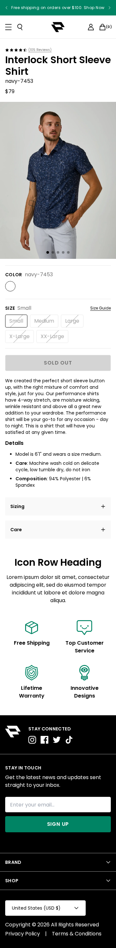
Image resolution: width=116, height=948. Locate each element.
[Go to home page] (13, 735)
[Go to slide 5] (68, 252)
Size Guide (100, 308)
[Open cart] (102, 27)
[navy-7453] (10, 286)
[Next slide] (109, 8)
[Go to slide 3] (58, 252)
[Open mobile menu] (8, 27)
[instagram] (32, 740)
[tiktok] (69, 740)
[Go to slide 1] (47, 252)
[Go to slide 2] (53, 252)
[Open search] (20, 27)
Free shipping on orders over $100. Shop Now (58, 7)
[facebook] (44, 740)
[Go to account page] (91, 27)
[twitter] (57, 740)
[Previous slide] (6, 8)
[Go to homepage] (57, 27)
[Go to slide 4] (63, 252)
